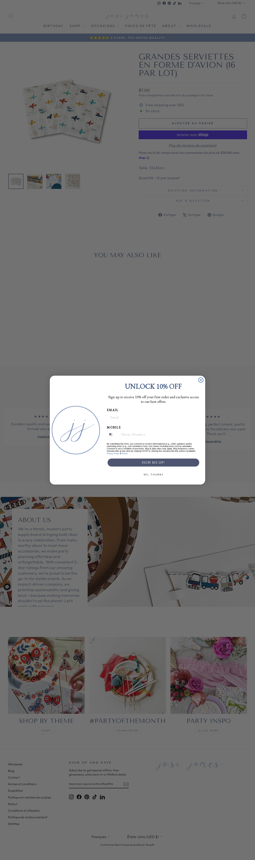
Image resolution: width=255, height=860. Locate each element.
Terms (124, 453)
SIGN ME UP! (153, 462)
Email (113, 410)
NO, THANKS (153, 474)
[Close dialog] (200, 380)
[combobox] (113, 434)
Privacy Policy (113, 453)
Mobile (114, 427)
